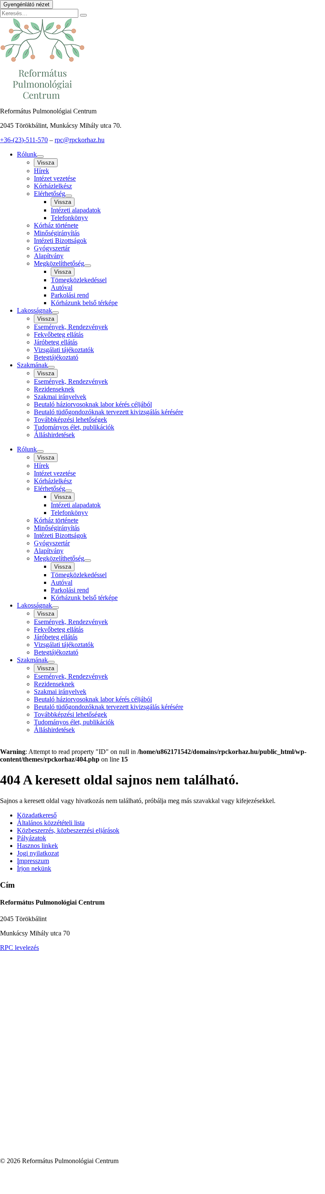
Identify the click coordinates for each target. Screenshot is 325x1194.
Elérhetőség (49, 193)
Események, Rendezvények (71, 326)
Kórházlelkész (53, 186)
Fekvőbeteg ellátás (58, 334)
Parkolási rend (70, 295)
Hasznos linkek (37, 845)
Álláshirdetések (54, 434)
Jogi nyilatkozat (38, 853)
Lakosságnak (34, 310)
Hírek (41, 170)
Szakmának (32, 365)
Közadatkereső (37, 815)
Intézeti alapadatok (76, 210)
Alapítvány (48, 255)
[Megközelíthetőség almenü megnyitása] (87, 265)
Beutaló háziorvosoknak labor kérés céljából (93, 404)
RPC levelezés (19, 947)
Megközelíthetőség (59, 263)
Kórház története (56, 225)
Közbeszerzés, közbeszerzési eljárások (68, 830)
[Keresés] (83, 15)
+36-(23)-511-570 (24, 139)
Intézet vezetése (55, 178)
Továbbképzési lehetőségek (70, 419)
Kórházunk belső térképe (84, 302)
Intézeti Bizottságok (60, 240)
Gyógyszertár (52, 248)
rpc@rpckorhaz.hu (80, 139)
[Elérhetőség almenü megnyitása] (68, 196)
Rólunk (27, 154)
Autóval (61, 287)
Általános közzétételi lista (51, 822)
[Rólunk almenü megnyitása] (40, 156)
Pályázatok (31, 838)
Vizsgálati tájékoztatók (64, 349)
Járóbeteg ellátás (55, 342)
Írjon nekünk (34, 868)
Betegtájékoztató (56, 357)
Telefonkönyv (69, 217)
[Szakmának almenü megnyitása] (51, 367)
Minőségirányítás (57, 233)
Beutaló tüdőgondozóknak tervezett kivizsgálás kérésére (108, 411)
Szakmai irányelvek (60, 396)
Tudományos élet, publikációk (74, 427)
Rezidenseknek (54, 389)
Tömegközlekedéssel (79, 279)
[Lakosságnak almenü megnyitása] (55, 312)
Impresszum (33, 860)
